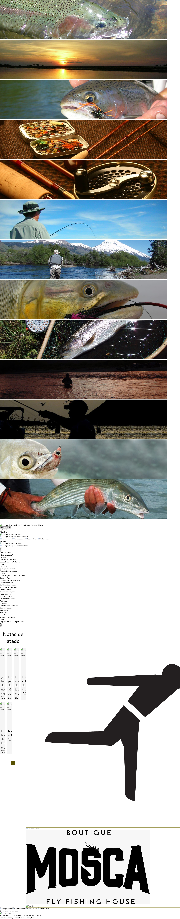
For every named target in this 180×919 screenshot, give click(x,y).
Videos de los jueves (7, 617)
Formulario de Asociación (9, 571)
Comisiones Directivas (8, 559)
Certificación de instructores (10, 580)
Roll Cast (3, 601)
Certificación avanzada (8, 585)
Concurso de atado (6, 608)
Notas (2, 619)
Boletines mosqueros (8, 599)
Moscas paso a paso (7, 592)
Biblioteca (3, 612)
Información (4, 610)
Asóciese (3, 566)
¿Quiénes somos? (6, 555)
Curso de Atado (5, 578)
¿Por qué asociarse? (7, 569)
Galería (2, 564)
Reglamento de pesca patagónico (12, 622)
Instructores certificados (8, 587)
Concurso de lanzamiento (9, 606)
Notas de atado (5, 594)
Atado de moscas (6, 589)
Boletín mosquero (6, 596)
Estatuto (3, 557)
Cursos (2, 573)
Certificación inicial (6, 582)
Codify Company (32, 918)
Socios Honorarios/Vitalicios (10, 562)
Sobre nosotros (5, 553)
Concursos (3, 603)
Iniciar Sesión (4, 527)
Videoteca (3, 615)
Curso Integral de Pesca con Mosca (12, 576)
